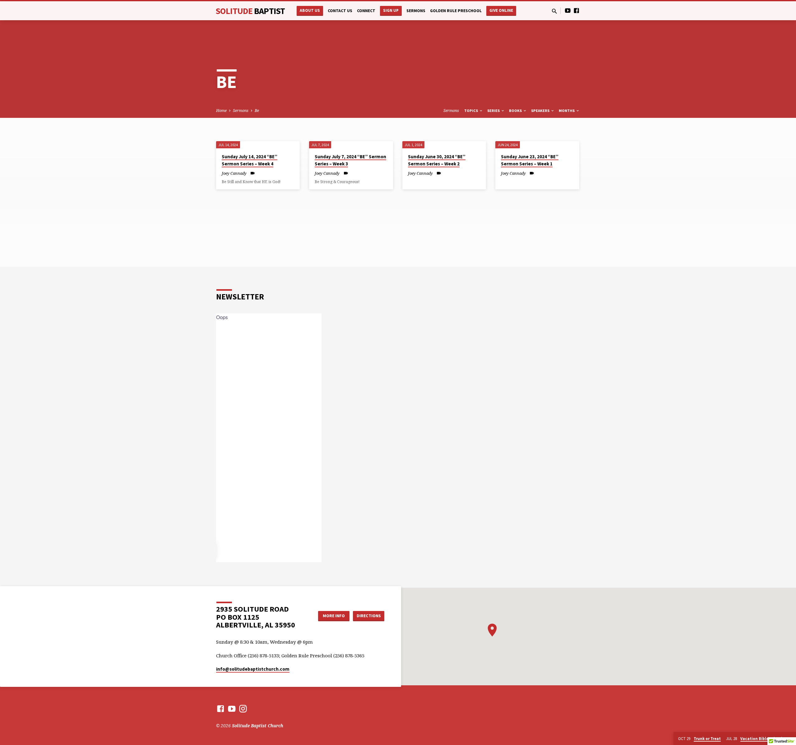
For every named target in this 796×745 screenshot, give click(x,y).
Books (516, 110)
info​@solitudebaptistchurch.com (252, 669)
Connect (366, 10)
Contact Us (340, 10)
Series (494, 110)
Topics (471, 110)
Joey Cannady (234, 173)
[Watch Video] (252, 173)
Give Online (501, 10)
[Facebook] (576, 10)
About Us (310, 10)
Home (221, 110)
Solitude (250, 10)
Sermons (415, 10)
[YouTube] (567, 10)
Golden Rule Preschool (456, 10)
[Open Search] (554, 11)
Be (257, 110)
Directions (369, 615)
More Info (334, 615)
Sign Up (391, 10)
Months (567, 110)
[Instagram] (243, 708)
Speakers (540, 110)
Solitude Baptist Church (257, 726)
